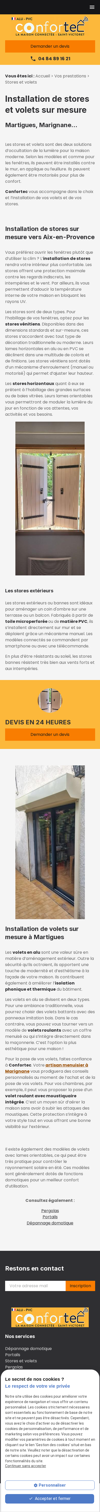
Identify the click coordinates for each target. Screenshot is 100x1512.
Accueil (42, 76)
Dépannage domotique (50, 1223)
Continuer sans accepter (25, 1466)
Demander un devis (50, 46)
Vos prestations (70, 76)
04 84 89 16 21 (54, 58)
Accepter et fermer (52, 1498)
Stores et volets (21, 1361)
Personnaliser (52, 1485)
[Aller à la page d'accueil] (50, 26)
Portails (50, 1217)
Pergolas (50, 1211)
